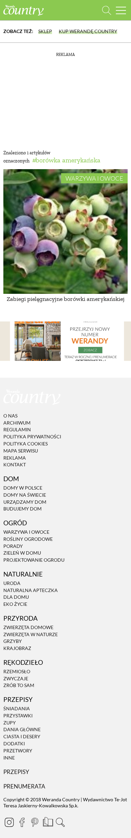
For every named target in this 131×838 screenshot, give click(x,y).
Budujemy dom (22, 509)
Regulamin (17, 430)
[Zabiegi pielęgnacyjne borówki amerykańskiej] (65, 231)
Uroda (11, 583)
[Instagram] (9, 822)
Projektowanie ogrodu (33, 560)
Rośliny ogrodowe (28, 539)
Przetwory (17, 750)
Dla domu (16, 597)
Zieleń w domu (22, 553)
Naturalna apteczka (30, 590)
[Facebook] (22, 822)
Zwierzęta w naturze (30, 634)
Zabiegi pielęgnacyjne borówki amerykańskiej (66, 299)
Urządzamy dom (24, 502)
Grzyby (12, 641)
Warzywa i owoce (94, 178)
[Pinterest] (34, 822)
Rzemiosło (16, 671)
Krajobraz (17, 648)
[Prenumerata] (47, 821)
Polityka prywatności (32, 436)
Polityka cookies (25, 443)
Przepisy (16, 772)
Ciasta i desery (21, 736)
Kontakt (14, 465)
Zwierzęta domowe (28, 627)
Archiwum (17, 423)
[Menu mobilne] (121, 10)
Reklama (14, 458)
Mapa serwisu (20, 451)
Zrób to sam (18, 685)
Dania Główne (22, 730)
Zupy (9, 722)
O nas (10, 415)
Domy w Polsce (22, 488)
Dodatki (14, 743)
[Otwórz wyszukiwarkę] (107, 10)
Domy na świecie (24, 495)
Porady (13, 546)
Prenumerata (24, 786)
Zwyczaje (15, 678)
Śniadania (16, 708)
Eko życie (15, 604)
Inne (9, 758)
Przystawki (18, 715)
